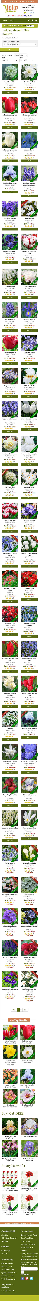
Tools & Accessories (8, 1279)
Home (3, 38)
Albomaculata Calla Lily (29, 863)
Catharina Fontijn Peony (29, 286)
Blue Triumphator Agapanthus (29, 926)
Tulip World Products (11, 38)
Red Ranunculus (29, 588)
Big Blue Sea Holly (10, 863)
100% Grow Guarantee (9, 1238)
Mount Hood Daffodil (29, 82)
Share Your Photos (27, 1238)
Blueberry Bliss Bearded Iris (9, 251)
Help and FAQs (26, 1241)
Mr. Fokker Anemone (29, 520)
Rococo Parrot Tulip (10, 623)
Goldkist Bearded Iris (29, 386)
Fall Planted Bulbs (7, 1270)
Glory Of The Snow (29, 353)
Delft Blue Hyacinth (9, 319)
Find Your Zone (6, 1266)
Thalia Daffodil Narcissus (10, 762)
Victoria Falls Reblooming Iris (29, 762)
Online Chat (5, 1251)
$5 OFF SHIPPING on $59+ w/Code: (19, 1)
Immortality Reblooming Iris (29, 454)
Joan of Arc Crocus (29, 487)
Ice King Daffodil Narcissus (10, 454)
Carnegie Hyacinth (10, 286)
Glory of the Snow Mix (10, 386)
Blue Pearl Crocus (29, 218)
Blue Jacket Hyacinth (10, 218)
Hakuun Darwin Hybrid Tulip (29, 419)
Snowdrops (10, 728)
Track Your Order (27, 1247)
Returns (24, 1251)
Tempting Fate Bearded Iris (29, 728)
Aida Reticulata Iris (29, 150)
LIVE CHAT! (30, 13)
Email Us (4, 1254)
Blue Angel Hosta (29, 894)
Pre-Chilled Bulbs (7, 1276)
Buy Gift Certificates (8, 1291)
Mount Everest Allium (10, 82)
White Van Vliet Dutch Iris (29, 828)
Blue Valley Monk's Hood (10, 957)
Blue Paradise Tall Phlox (9, 926)
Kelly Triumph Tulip (9, 520)
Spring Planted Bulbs (8, 1273)
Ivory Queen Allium (10, 487)
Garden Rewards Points (29, 1235)
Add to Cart (9, 92)
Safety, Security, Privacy (29, 1254)
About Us (4, 1235)
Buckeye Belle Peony (29, 957)
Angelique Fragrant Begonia (10, 894)
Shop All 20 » (28, 16)
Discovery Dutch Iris (29, 319)
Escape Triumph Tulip (10, 353)
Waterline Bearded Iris (29, 795)
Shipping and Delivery (28, 1244)
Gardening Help (7, 1263)
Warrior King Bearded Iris (10, 795)
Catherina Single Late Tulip (10, 150)
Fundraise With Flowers (29, 1257)
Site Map (4, 1241)
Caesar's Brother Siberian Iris (10, 989)
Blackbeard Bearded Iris (9, 183)
